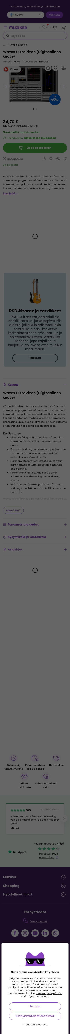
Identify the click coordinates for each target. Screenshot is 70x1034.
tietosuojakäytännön (49, 993)
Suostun (35, 1006)
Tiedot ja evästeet (35, 1025)
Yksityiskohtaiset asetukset (35, 1016)
